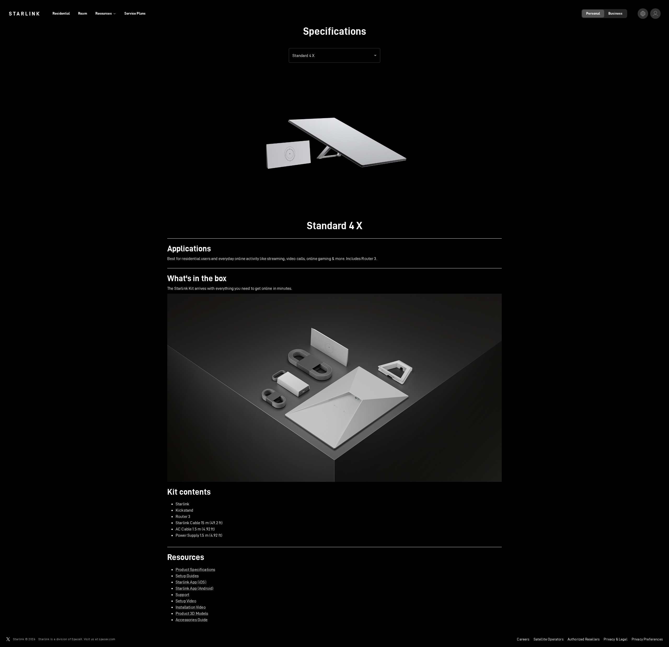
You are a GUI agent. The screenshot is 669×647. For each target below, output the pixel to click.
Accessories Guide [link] (192, 619)
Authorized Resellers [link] (583, 639)
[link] (24, 13)
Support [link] (182, 594)
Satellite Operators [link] (548, 639)
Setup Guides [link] (187, 576)
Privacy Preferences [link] (647, 639)
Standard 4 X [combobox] (303, 55)
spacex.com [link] (107, 639)
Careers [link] (523, 639)
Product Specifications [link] (195, 569)
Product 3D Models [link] (192, 613)
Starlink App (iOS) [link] (191, 582)
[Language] (643, 13)
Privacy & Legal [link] (615, 639)
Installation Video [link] (191, 607)
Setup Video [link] (186, 601)
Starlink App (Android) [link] (195, 588)
